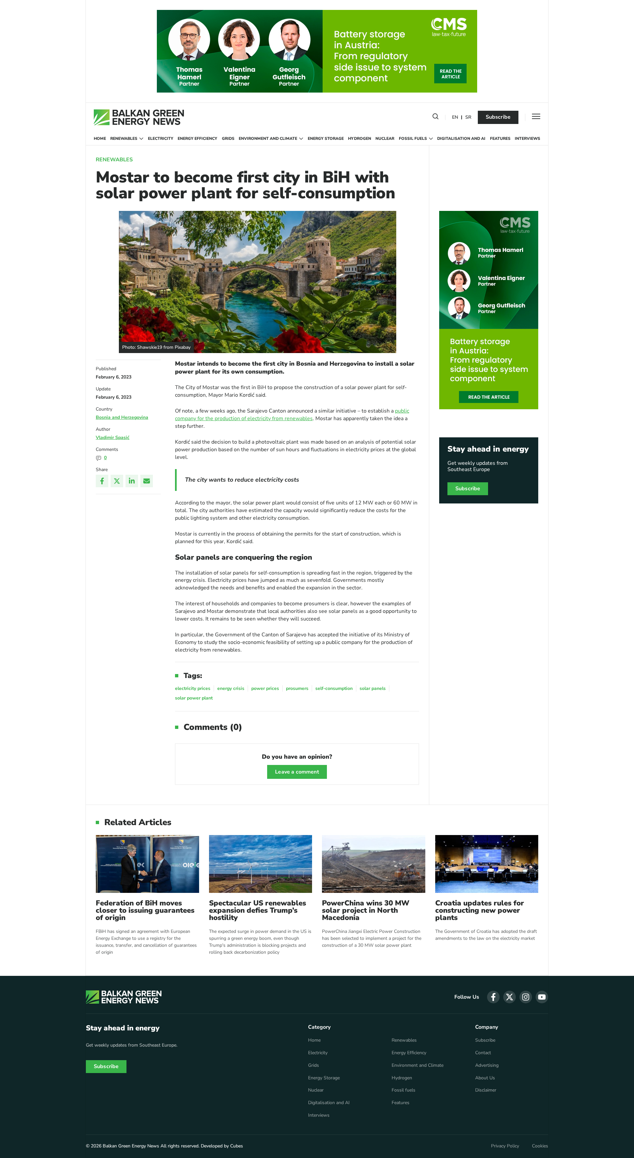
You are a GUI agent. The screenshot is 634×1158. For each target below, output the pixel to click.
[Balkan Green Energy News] (139, 117)
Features (500, 138)
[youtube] (542, 997)
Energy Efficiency (197, 138)
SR (468, 117)
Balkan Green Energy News (131, 1146)
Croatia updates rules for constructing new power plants (479, 910)
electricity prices (192, 688)
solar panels (373, 688)
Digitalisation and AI (461, 138)
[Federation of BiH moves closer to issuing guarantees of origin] (147, 864)
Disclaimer (485, 1090)
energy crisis (230, 688)
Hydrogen (359, 138)
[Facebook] (102, 481)
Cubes (236, 1146)
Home (100, 138)
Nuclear (384, 138)
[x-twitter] (509, 997)
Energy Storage (326, 138)
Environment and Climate (268, 138)
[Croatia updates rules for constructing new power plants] (487, 864)
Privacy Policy (505, 1146)
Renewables (123, 138)
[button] (436, 117)
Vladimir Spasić (112, 437)
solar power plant (194, 698)
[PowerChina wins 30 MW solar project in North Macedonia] (373, 864)
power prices (265, 688)
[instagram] (525, 997)
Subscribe (498, 117)
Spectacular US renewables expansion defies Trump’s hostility (257, 910)
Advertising (487, 1065)
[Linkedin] (131, 481)
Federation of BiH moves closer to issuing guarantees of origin (145, 910)
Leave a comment (297, 772)
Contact (483, 1053)
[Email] (146, 481)
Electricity (160, 138)
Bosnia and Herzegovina (122, 417)
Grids (228, 138)
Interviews (527, 138)
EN (455, 117)
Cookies (540, 1146)
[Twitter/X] (117, 481)
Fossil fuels (413, 138)
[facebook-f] (493, 997)
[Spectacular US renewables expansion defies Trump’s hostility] (260, 864)
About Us (485, 1078)
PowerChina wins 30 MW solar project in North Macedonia (365, 910)
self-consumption (334, 688)
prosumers (297, 688)
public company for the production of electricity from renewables (292, 414)
